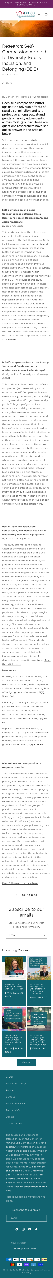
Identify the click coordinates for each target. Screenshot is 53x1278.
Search (10, 1077)
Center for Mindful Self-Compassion (26, 1270)
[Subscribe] (43, 935)
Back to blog (28, 895)
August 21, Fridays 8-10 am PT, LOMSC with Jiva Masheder (14, 986)
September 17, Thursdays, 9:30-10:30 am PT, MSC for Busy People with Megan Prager (38, 1039)
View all (26, 1062)
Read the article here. (30, 503)
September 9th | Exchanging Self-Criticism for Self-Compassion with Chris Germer (37, 988)
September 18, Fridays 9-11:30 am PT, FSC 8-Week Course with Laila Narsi (13, 1039)
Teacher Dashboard (16, 1103)
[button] (6, 14)
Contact (10, 1097)
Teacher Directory (16, 1083)
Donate (10, 1116)
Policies (10, 1090)
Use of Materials (15, 1123)
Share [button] (9, 83)
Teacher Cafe (13, 1110)
